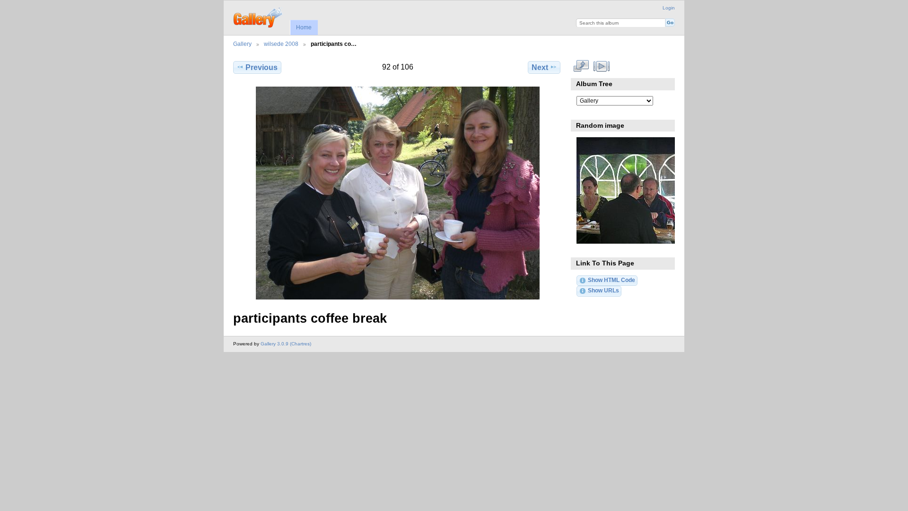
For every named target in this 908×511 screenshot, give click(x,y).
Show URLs (603, 290)
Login (669, 7)
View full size (581, 66)
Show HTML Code (611, 280)
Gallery (242, 44)
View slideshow (602, 66)
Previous (261, 67)
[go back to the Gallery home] (258, 16)
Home (304, 27)
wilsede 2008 (281, 44)
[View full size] (397, 193)
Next (540, 67)
